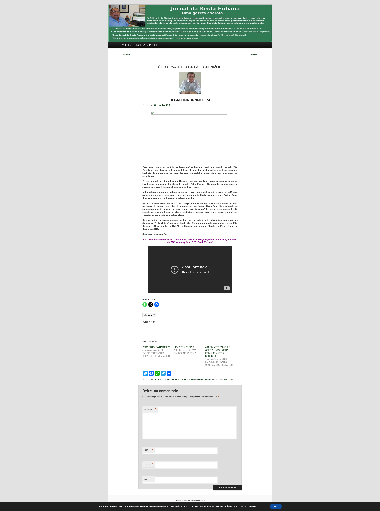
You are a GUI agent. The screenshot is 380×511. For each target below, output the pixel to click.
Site (146, 479)
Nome (148, 449)
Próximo (254, 54)
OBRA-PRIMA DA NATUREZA (190, 100)
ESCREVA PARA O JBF (146, 45)
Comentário (150, 409)
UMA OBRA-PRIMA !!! (184, 347)
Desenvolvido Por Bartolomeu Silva (190, 500)
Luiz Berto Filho (204, 379)
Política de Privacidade (186, 506)
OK (275, 506)
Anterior (125, 54)
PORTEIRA (127, 45)
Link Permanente (226, 379)
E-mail (148, 464)
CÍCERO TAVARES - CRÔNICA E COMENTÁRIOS (174, 379)
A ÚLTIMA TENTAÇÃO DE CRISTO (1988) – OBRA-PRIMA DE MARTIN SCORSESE (217, 351)
